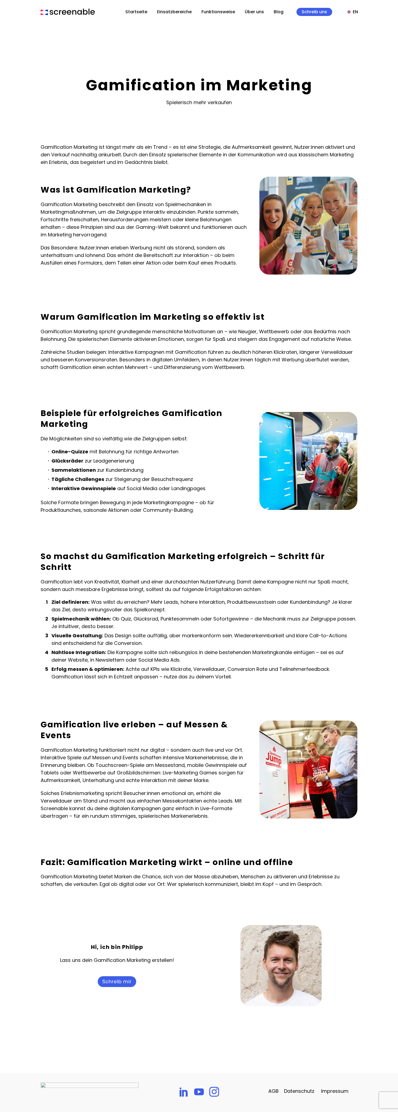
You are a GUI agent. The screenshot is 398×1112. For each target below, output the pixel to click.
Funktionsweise (218, 12)
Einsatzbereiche (174, 12)
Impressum (334, 1091)
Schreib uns (314, 12)
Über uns (254, 12)
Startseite (136, 12)
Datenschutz (299, 1091)
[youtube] (199, 1092)
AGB (273, 1091)
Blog (278, 12)
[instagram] (214, 1092)
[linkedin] (184, 1092)
